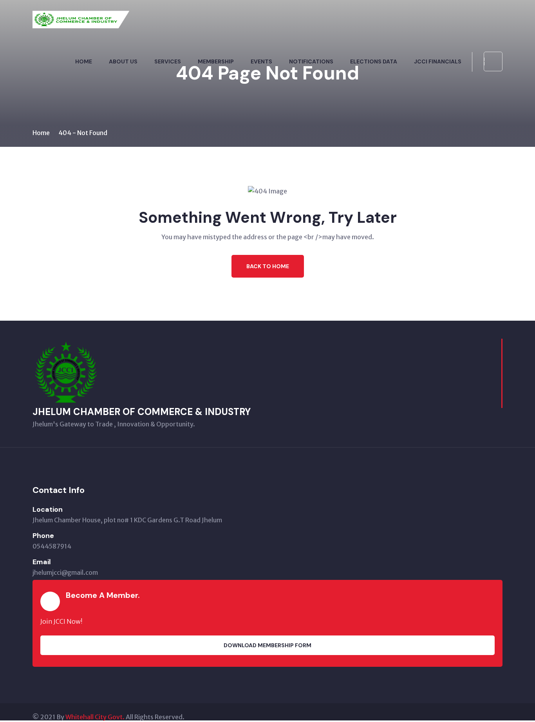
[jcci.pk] (81, 27)
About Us (123, 61)
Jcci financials (437, 61)
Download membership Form (267, 645)
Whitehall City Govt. (95, 717)
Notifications (311, 61)
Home (83, 61)
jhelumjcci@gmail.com (65, 572)
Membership (216, 61)
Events (261, 61)
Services (167, 61)
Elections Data (373, 61)
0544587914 (52, 546)
